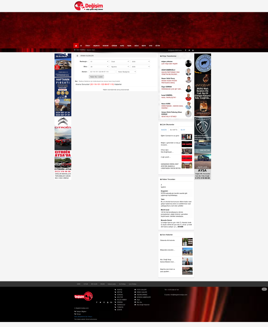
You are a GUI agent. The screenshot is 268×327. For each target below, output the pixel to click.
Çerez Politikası (132, 290)
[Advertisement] (134, 27)
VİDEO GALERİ (142, 298)
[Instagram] (104, 309)
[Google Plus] (111, 309)
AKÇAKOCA (96, 46)
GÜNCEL (120, 301)
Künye (79, 320)
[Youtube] (193, 50)
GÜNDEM (114, 46)
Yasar (163, 185)
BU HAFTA (173, 130)
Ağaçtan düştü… (88, 50)
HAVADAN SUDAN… (168, 78)
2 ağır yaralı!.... (166, 157)
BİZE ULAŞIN (94, 290)
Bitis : (86, 66)
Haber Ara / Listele (96, 77)
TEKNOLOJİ (121, 311)
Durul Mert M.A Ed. (168, 91)
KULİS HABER (122, 306)
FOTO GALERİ (141, 296)
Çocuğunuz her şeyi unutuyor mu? (172, 103)
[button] (81, 45)
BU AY (183, 130)
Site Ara (139, 308)
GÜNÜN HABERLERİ (144, 303)
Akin (162, 218)
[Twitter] (189, 50)
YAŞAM (129, 46)
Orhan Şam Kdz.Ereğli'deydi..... (167, 151)
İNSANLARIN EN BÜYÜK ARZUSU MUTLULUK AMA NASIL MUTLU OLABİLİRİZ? (172, 95)
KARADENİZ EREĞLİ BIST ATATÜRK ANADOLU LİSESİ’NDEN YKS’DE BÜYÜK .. (171, 167)
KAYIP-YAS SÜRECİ (167, 64)
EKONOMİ (105, 46)
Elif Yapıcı (164, 82)
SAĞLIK (136, 46)
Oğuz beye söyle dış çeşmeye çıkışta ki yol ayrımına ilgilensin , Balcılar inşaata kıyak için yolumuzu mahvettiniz (175, 189)
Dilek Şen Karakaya (168, 61)
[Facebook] (185, 50)
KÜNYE (78, 290)
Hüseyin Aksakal (167, 76)
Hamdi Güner (166, 68)
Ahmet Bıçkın (165, 195)
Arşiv (138, 306)
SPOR (150, 46)
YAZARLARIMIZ (142, 301)
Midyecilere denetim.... (167, 256)
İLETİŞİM (86, 290)
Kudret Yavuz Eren (168, 101)
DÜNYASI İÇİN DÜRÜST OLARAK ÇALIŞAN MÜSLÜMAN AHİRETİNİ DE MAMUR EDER (175, 71)
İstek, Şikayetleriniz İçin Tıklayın (83, 323)
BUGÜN (164, 130)
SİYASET (87, 46)
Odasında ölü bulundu (167, 246)
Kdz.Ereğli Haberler (143, 311)
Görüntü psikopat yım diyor (170, 220)
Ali (162, 224)
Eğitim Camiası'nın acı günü (170, 136)
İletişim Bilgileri (81, 318)
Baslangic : (84, 61)
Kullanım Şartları (112, 290)
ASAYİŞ (122, 46)
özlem (163, 208)
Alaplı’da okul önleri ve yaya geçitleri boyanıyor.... (167, 277)
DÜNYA (119, 316)
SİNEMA (120, 308)
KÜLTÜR (120, 303)
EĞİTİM (157, 46)
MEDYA (144, 46)
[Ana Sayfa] (88, 6)
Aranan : (85, 72)
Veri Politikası (122, 290)
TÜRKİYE (120, 313)
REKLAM (102, 290)
